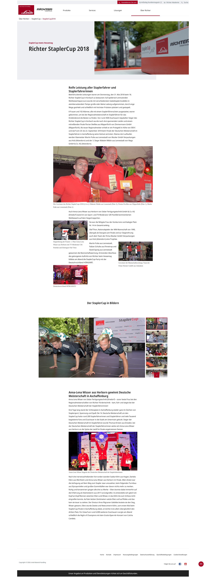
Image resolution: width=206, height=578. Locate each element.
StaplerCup (36, 19)
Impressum (117, 555)
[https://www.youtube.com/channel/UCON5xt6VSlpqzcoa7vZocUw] (185, 564)
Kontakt (108, 555)
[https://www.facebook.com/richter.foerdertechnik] (179, 564)
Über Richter (24, 19)
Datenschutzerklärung (147, 555)
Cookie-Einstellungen (180, 555)
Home (102, 555)
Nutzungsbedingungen (130, 555)
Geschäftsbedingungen (164, 555)
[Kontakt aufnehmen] (201, 564)
